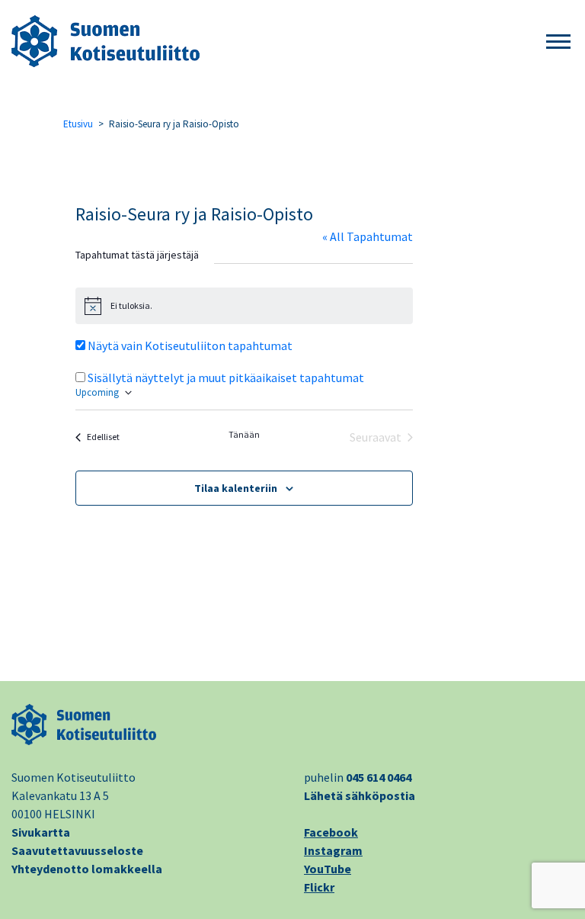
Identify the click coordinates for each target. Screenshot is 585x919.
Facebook (331, 832)
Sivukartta (40, 832)
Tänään (244, 434)
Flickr (319, 887)
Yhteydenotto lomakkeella (86, 868)
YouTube (327, 868)
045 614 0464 (378, 777)
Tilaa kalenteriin (235, 488)
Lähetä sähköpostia (359, 795)
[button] (558, 42)
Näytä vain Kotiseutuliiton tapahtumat (190, 345)
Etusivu (78, 123)
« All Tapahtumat (367, 236)
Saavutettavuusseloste (77, 850)
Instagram (333, 850)
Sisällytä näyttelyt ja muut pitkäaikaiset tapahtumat (226, 377)
